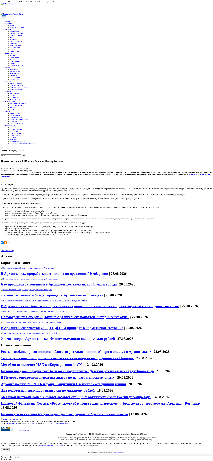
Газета (7, 111)
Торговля (13, 75)
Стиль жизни (10, 101)
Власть (8, 81)
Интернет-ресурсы (17, 133)
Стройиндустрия (16, 35)
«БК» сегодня (15, 113)
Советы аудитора (16, 65)
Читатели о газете (16, 123)
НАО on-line (14, 51)
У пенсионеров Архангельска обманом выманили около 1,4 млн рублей (58, 339)
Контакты (13, 139)
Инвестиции (14, 57)
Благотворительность (18, 103)
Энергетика (14, 31)
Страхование (15, 61)
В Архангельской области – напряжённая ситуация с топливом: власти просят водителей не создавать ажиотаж (90, 306)
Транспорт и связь (17, 33)
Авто (12, 109)
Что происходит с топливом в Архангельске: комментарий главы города (59, 284)
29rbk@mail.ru (32, 423)
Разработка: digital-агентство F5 (119, 452)
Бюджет (13, 55)
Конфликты (14, 73)
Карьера (8, 91)
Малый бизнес (15, 71)
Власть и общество (17, 85)
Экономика (14, 43)
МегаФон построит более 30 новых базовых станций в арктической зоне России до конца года (76, 397)
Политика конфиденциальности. (58, 423)
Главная (8, 21)
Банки (12, 59)
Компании (14, 69)
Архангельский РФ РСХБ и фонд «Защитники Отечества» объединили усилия (63, 384)
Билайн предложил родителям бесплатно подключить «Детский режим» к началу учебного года (77, 371)
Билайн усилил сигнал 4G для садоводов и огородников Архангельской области (64, 414)
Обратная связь (11, 125)
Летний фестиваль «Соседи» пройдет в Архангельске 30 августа (52, 295)
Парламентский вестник (19, 119)
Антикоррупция (16, 89)
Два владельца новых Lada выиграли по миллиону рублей (48, 390)
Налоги (12, 63)
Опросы (13, 127)
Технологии (14, 79)
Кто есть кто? (15, 99)
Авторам (13, 137)
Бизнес (8, 67)
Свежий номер (15, 115)
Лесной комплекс (16, 41)
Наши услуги (15, 135)
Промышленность (16, 47)
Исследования (15, 77)
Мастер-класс (15, 93)
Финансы (9, 53)
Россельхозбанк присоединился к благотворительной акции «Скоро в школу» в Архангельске (76, 352)
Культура (13, 107)
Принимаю (5, 449)
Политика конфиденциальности (22, 143)
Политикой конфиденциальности (50, 445)
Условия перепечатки (18, 141)
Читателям (14, 131)
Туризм (12, 49)
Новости (8, 23)
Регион (8, 29)
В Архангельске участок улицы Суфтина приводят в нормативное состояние (62, 328)
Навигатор (14, 25)
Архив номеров (16, 117)
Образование (15, 97)
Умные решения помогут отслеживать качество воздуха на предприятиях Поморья (67, 358)
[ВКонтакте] (2, 242)
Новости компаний (17, 27)
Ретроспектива (15, 45)
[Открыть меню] (3, 17)
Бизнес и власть (16, 83)
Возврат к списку (7, 251)
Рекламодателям (16, 129)
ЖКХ (12, 37)
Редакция (13, 121)
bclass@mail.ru (11, 423)
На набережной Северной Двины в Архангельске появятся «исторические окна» (65, 317)
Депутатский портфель (18, 87)
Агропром (14, 39)
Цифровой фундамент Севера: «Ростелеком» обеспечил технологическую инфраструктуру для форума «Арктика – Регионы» (101, 403)
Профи (12, 95)
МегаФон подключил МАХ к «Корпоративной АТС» (42, 365)
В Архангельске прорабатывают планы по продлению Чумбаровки (54, 274)
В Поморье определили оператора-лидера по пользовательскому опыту (58, 377)
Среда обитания (16, 105)
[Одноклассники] (5, 242)
